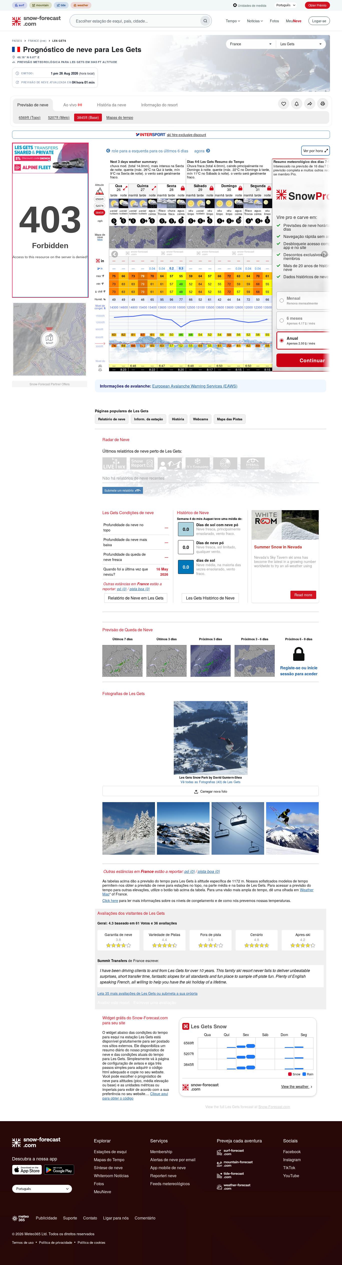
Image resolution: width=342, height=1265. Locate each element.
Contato (90, 1218)
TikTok (289, 1167)
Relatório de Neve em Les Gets (135, 598)
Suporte (70, 1218)
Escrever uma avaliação (154, 1003)
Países (17, 41)
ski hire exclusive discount (186, 134)
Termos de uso (23, 1242)
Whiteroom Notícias (111, 1175)
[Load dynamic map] (49, 339)
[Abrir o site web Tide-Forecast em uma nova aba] (61, 5)
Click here (110, 900)
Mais (100, 239)
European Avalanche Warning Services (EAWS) (194, 386)
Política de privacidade (55, 1242)
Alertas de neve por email (173, 1159)
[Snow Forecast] (35, 21)
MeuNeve (102, 1191)
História (178, 419)
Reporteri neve (163, 1175)
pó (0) (122, 588)
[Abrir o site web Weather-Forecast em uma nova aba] (81, 5)
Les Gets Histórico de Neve (210, 598)
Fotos (274, 20)
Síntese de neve (108, 1167)
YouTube (291, 1175)
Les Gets (59, 41)
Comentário (145, 1218)
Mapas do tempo (119, 117)
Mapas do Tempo (109, 1159)
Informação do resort (159, 105)
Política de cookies (91, 1242)
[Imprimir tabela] (322, 103)
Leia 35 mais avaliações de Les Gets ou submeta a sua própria (147, 993)
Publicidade (46, 1218)
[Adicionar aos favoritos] (283, 103)
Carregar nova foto (213, 791)
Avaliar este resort (113, 1003)
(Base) (88, 117)
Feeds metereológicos (170, 1183)
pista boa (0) (140, 588)
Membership (161, 1151)
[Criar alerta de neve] (296, 103)
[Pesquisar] (205, 21)
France (37, 41)
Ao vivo (70, 105)
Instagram (292, 1159)
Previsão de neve (32, 105)
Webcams (200, 419)
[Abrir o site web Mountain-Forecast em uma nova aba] (40, 5)
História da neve (111, 105)
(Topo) (30, 117)
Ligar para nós (116, 1218)
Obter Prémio (317, 5)
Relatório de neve (111, 419)
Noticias (253, 20)
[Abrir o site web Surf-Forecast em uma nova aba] (19, 5)
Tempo (231, 20)
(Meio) (59, 117)
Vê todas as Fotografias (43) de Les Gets (211, 781)
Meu (293, 20)
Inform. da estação (148, 419)
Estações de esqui (110, 1151)
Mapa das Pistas (229, 419)
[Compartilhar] (309, 103)
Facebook (292, 1151)
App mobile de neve (168, 1167)
